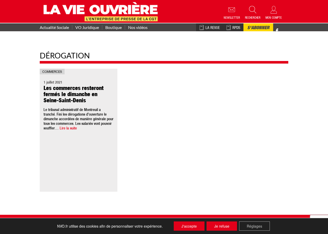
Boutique (113, 27)
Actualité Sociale (54, 27)
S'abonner (258, 28)
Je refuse (221, 226)
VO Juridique (87, 27)
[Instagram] (286, 31)
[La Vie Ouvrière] (102, 11)
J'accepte (189, 226)
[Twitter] (282, 28)
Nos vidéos (138, 27)
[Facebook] (277, 31)
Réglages (254, 226)
